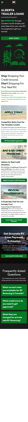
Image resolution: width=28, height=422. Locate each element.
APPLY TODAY (14, 38)
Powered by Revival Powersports (9, 17)
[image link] (14, 2)
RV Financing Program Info (14, 141)
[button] (14, 290)
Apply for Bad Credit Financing (14, 180)
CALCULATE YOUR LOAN (14, 256)
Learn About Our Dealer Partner (14, 220)
